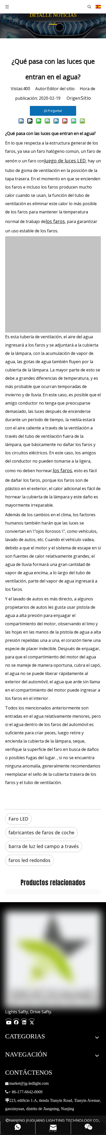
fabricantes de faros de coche (41, 832)
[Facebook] (16, 1021)
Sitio (86, 98)
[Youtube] (8, 1021)
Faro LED (18, 819)
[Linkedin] (24, 1021)
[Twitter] (32, 1021)
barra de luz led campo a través (43, 846)
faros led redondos (29, 860)
